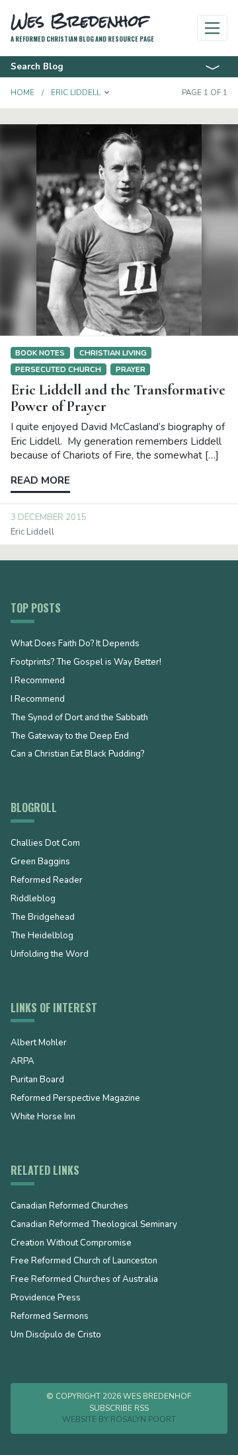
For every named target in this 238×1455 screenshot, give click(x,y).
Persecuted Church (58, 369)
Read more (40, 480)
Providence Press (46, 1298)
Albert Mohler (39, 1043)
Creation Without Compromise (71, 1243)
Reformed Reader (47, 881)
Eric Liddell (32, 532)
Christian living (113, 353)
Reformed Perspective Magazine (75, 1099)
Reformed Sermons (50, 1317)
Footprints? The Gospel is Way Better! (86, 662)
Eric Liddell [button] (75, 92)
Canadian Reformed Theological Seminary (94, 1225)
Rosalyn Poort (143, 1419)
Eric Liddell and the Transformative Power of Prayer (118, 398)
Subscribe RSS (119, 1408)
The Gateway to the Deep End (70, 736)
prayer (130, 369)
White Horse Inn (43, 1117)
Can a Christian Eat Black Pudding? (77, 754)
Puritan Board (37, 1080)
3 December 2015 (49, 517)
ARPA (22, 1062)
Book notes (40, 353)
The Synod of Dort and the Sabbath (79, 718)
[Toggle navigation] (212, 28)
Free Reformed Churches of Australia (84, 1280)
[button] (107, 92)
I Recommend (38, 681)
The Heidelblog (42, 936)
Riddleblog (33, 899)
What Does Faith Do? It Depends (75, 644)
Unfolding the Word (50, 955)
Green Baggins (40, 862)
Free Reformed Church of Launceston (84, 1261)
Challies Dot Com (45, 844)
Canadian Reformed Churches (69, 1206)
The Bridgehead (43, 918)
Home (22, 92)
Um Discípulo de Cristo (56, 1335)
